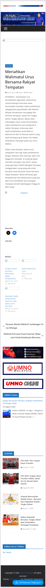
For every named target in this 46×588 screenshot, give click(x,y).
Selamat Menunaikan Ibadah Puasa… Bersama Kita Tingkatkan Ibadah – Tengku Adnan (31, 500)
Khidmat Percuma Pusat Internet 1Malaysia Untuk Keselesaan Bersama (22, 336)
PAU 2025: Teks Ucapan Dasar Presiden (30, 461)
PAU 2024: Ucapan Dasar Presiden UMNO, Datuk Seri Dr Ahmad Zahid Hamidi (31, 480)
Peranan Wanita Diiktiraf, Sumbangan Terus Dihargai (24, 326)
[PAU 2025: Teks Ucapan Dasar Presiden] (11, 465)
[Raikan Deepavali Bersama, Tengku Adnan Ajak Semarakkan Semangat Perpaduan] (11, 523)
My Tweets (7, 552)
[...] (33, 417)
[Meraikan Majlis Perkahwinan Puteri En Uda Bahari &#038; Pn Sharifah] (12, 291)
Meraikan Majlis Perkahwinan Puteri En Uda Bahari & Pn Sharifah (11, 301)
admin (20, 92)
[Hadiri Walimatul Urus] (29, 263)
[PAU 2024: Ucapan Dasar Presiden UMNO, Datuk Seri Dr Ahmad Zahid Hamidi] (11, 482)
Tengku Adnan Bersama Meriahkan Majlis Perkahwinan (11, 273)
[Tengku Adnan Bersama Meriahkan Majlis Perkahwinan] (12, 263)
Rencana (9, 66)
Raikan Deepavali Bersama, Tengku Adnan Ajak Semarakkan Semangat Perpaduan (31, 521)
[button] (28, 582)
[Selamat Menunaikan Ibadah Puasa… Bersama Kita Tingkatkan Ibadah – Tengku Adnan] (11, 503)
